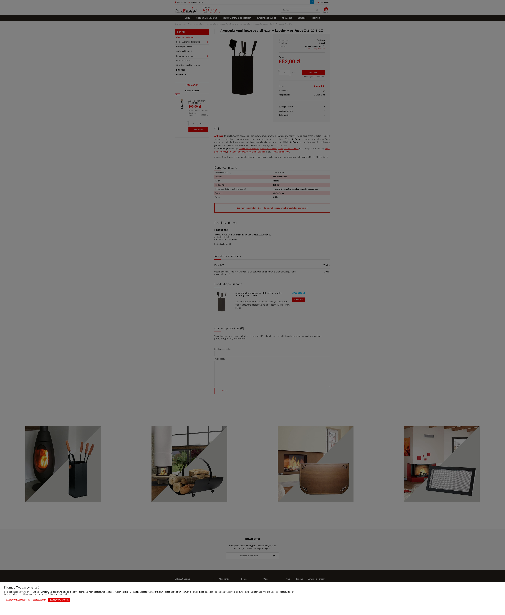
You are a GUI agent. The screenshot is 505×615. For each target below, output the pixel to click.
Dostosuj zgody (39, 600)
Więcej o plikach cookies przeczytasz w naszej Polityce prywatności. (35, 594)
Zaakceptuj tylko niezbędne (18, 600)
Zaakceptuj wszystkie (59, 600)
